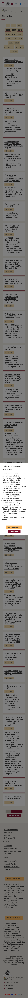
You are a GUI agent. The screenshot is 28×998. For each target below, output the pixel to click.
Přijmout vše (15, 494)
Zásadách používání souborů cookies (12, 518)
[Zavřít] (26, 464)
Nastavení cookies (17, 509)
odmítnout (16, 513)
